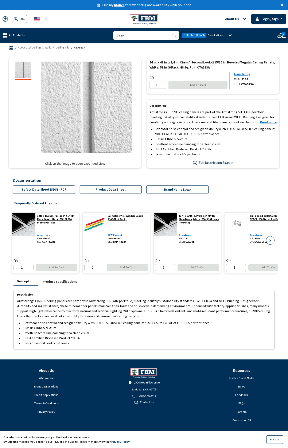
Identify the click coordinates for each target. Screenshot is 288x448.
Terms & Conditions (46, 403)
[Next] (270, 240)
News (241, 387)
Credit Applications (46, 395)
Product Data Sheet (111, 189)
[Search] (174, 35)
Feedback (241, 395)
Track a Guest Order (241, 378)
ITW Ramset (115, 235)
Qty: (152, 77)
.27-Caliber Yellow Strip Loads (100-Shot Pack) (125, 217)
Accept (274, 439)
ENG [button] (22, 19)
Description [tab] (25, 281)
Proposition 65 (242, 420)
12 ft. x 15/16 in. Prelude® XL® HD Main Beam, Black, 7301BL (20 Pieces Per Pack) (55, 219)
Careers (242, 412)
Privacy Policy (46, 412)
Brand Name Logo (177, 189)
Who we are (46, 378)
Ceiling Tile (63, 48)
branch (119, 5)
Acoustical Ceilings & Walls (34, 48)
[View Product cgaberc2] (236, 228)
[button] (14, 35)
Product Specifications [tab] (60, 281)
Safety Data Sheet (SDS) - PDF (44, 189)
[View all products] (10, 47)
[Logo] (144, 19)
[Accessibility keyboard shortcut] (5, 19)
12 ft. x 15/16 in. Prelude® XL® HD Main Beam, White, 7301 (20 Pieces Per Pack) (199, 219)
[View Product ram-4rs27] (94, 228)
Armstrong (242, 74)
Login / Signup (272, 19)
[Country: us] (41, 19)
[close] (282, 5)
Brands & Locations (46, 387)
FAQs (241, 403)
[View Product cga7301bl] (23, 228)
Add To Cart (197, 85)
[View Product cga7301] (165, 228)
